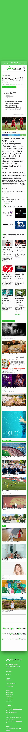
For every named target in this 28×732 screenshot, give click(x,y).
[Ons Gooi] (14, 628)
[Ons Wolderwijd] (6, 634)
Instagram (16, 728)
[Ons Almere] (6, 628)
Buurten (9, 686)
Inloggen (8, 678)
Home (3, 75)
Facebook (9, 728)
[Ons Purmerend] (22, 639)
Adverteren (22, 63)
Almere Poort (9, 698)
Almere (7, 690)
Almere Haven (9, 694)
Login (11, 62)
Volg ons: (9, 726)
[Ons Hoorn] (14, 634)
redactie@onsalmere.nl (11, 712)
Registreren (9, 679)
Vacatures (8, 674)
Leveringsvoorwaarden (11, 667)
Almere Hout (9, 696)
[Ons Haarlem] (14, 639)
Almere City (6, 203)
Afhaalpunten (14, 63)
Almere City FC (11, 86)
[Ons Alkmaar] (6, 639)
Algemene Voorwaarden (12, 664)
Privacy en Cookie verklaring (13, 666)
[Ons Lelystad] (22, 628)
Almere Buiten (9, 692)
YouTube (8, 730)
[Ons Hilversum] (22, 634)
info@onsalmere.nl (17, 709)
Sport (4, 86)
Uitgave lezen (6, 63)
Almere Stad (9, 701)
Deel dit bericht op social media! (9, 132)
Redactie (10, 84)
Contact (9, 705)
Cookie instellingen (10, 683)
